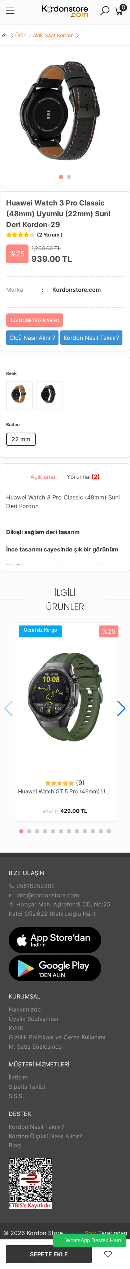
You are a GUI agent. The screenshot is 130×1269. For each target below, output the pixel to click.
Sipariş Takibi (27, 1086)
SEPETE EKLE (49, 1254)
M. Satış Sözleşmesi (36, 1046)
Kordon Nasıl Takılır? (36, 1126)
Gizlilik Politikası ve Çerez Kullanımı (57, 1037)
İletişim (18, 1077)
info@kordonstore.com (46, 895)
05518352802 (34, 885)
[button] (61, 177)
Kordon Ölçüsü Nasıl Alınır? (45, 1136)
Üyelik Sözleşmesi (33, 1018)
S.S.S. (16, 1096)
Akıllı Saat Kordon (53, 35)
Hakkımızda (25, 1009)
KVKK (16, 1028)
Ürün (20, 35)
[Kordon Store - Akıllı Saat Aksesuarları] (65, 12)
